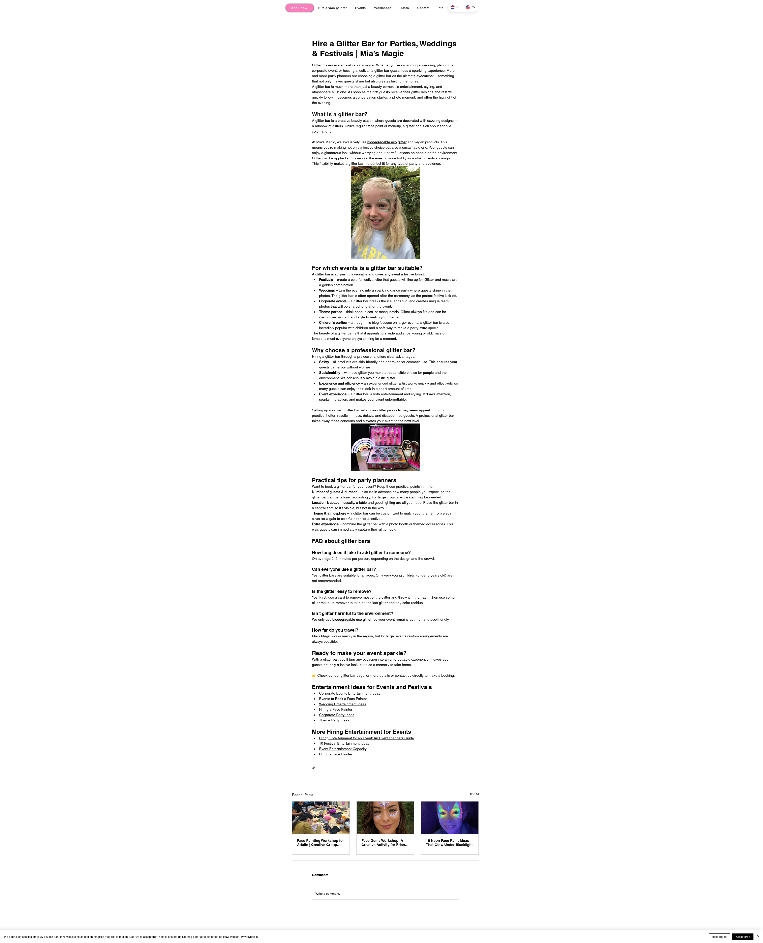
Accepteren (743, 937)
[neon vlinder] (450, 818)
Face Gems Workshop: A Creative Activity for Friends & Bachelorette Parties (385, 842)
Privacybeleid (249, 937)
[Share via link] (314, 767)
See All (474, 794)
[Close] (758, 936)
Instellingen (719, 937)
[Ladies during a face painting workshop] (321, 818)
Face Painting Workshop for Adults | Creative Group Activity (320, 842)
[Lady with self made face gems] (385, 818)
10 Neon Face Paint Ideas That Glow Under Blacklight (449, 842)
